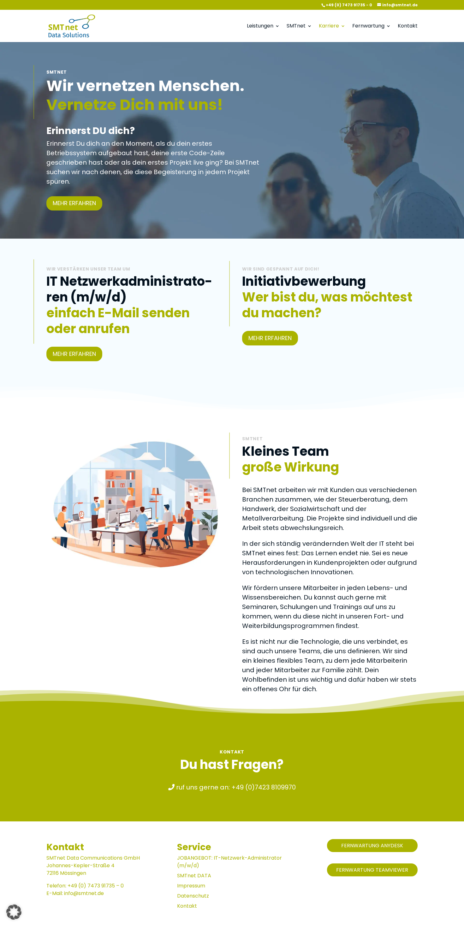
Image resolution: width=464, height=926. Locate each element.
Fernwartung (368, 26)
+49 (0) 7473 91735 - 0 (349, 5)
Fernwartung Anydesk (372, 845)
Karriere (329, 26)
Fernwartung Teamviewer (372, 870)
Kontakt (408, 26)
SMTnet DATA (194, 875)
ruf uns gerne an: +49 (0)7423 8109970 (235, 787)
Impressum (191, 885)
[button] (14, 912)
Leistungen (260, 26)
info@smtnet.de (84, 893)
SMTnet (296, 26)
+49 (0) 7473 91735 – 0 (96, 885)
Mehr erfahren (74, 203)
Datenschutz (193, 895)
